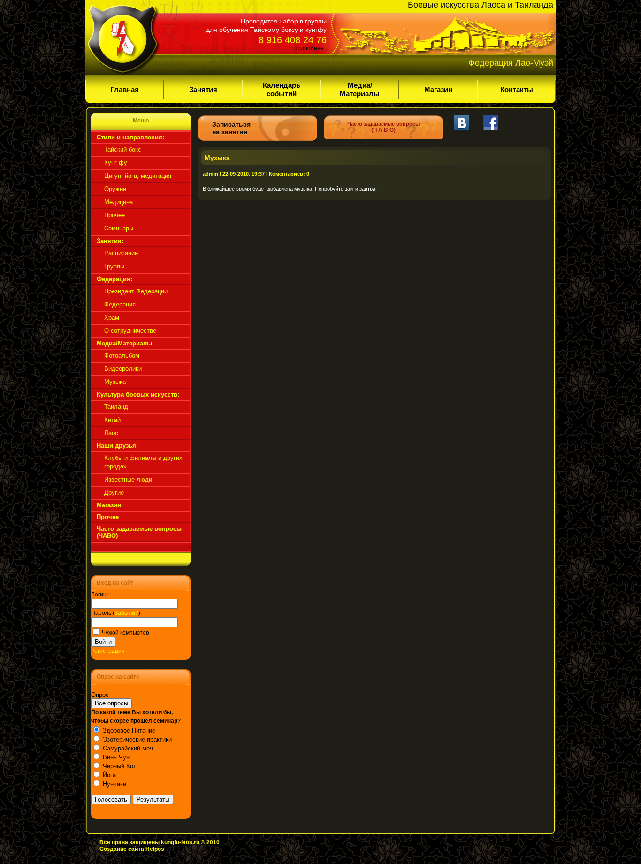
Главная (124, 89)
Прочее (114, 215)
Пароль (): (116, 613)
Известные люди (128, 479)
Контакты (516, 89)
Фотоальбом (121, 355)
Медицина (118, 202)
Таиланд (116, 406)
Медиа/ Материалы (360, 89)
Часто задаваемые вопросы (383, 127)
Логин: (99, 594)
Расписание (121, 253)
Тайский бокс (122, 149)
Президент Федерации (136, 291)
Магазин (438, 89)
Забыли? (126, 613)
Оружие (115, 188)
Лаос (111, 432)
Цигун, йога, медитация (137, 175)
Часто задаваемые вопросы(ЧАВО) (139, 532)
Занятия (203, 89)
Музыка (115, 381)
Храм (111, 317)
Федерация (120, 304)
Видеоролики (123, 368)
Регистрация (108, 651)
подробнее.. (310, 48)
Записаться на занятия (231, 128)
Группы (114, 266)
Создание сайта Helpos (131, 849)
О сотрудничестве (130, 330)
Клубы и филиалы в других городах (143, 462)
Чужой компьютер (124, 632)
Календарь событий (281, 89)
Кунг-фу (115, 162)
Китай (112, 419)
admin (210, 173)
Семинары (118, 228)
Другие (114, 492)
